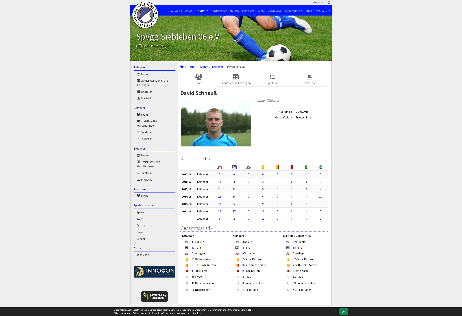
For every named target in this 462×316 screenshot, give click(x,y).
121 (295, 242)
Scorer (141, 232)
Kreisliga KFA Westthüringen (147, 123)
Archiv (137, 248)
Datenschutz (244, 309)
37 (294, 259)
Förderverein (292, 10)
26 (219, 196)
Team (144, 74)
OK (344, 311)
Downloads (274, 10)
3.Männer (139, 148)
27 (219, 211)
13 (262, 211)
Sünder (141, 239)
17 (234, 211)
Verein (189, 10)
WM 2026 (318, 2)
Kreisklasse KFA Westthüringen (148, 164)
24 (219, 204)
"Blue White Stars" (316, 10)
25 (219, 189)
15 (219, 181)
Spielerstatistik (143, 205)
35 (193, 259)
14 (234, 196)
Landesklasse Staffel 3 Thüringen (152, 83)
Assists (141, 225)
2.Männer (139, 108)
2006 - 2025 (143, 255)
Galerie (234, 10)
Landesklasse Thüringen (236, 83)
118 (194, 242)
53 (294, 247)
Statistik (146, 98)
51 (193, 247)
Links (261, 10)
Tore (139, 219)
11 (234, 189)
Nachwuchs (218, 10)
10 (320, 196)
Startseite (175, 10)
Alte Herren (141, 189)
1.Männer (139, 67)
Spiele (140, 212)
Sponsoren (248, 10)
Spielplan (146, 91)
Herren (202, 10)
